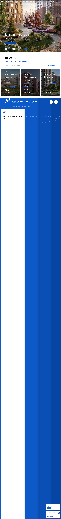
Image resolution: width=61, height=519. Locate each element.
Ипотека (21, 1)
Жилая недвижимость (43, 47)
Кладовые (43, 49)
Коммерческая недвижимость (51, 47)
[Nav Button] (49, 43)
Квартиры (9, 1)
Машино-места (50, 50)
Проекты (6, 1)
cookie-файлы (52, 512)
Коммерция (13, 1)
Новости (37, 1)
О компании (17, 1)
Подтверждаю (50, 516)
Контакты (40, 1)
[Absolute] (2, 1)
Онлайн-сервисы (26, 1)
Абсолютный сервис (32, 1)
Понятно (49, 508)
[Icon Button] (51, 102)
